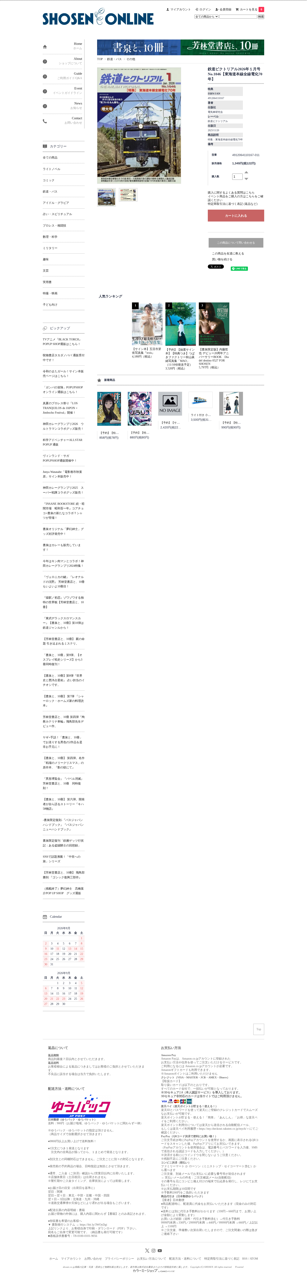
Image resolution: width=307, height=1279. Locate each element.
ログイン (205, 9)
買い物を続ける (222, 259)
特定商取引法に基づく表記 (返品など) (233, 203)
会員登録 (225, 9)
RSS (244, 1258)
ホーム (53, 1258)
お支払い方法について (151, 1258)
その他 (130, 59)
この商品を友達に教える (228, 253)
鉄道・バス (114, 59)
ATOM (254, 1258)
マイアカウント (180, 9)
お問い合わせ (93, 1258)
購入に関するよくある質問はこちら (231, 192)
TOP (100, 59)
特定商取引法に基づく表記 (221, 1258)
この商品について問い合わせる (236, 242)
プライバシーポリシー (119, 1258)
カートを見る (251, 9)
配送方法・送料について (185, 1258)
